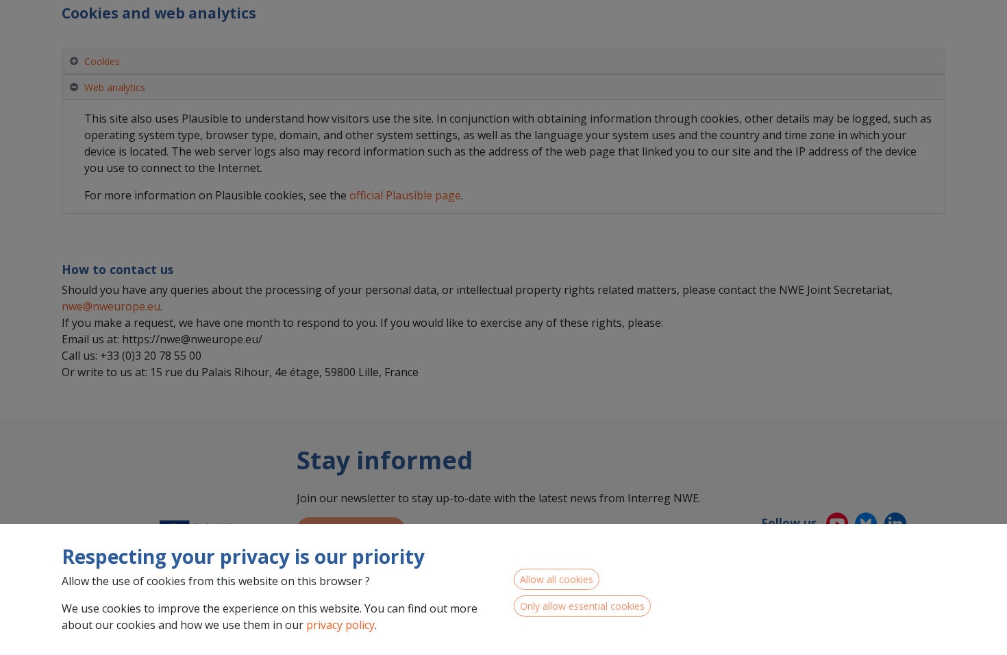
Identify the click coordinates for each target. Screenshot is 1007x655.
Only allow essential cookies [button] (582, 606)
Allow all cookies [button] (556, 579)
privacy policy (340, 624)
